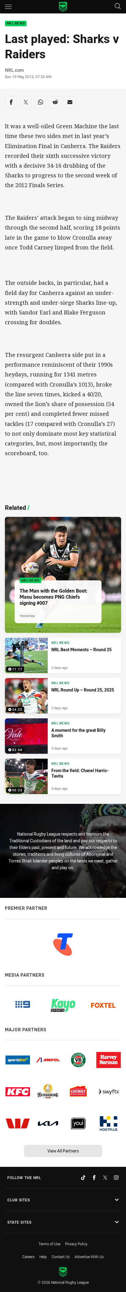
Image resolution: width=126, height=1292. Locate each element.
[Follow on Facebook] (94, 1177)
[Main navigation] (8, 6)
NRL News (16, 24)
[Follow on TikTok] (83, 1177)
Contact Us (61, 1256)
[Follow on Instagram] (116, 1177)
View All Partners (63, 1151)
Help (43, 1256)
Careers (28, 1256)
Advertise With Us (89, 1256)
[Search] (117, 6)
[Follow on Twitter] (105, 1177)
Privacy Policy (76, 1243)
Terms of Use (49, 1243)
